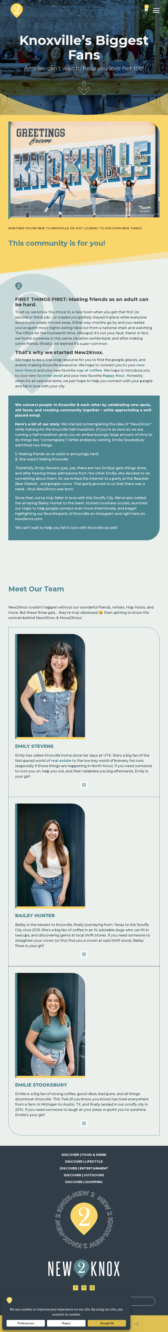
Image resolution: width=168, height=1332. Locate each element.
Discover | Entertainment (84, 1168)
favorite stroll (50, 376)
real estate (61, 761)
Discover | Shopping (84, 1182)
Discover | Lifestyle (84, 1162)
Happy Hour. (114, 376)
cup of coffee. (89, 370)
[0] (146, 11)
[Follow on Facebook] (75, 1287)
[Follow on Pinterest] (83, 1287)
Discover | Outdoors (84, 1175)
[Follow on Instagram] (84, 784)
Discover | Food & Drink (84, 1155)
